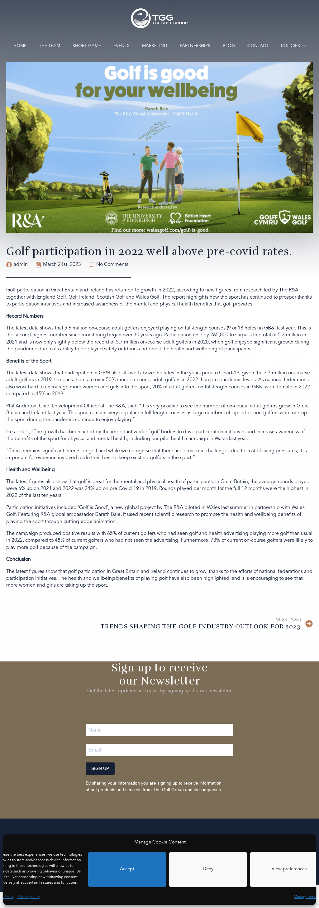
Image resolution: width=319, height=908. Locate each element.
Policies (290, 46)
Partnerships (195, 46)
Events (121, 46)
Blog (229, 46)
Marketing (154, 46)
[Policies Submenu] (306, 45)
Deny (208, 869)
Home (19, 46)
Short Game (87, 46)
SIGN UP (100, 768)
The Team (49, 46)
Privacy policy (28, 897)
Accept (127, 869)
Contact (258, 46)
